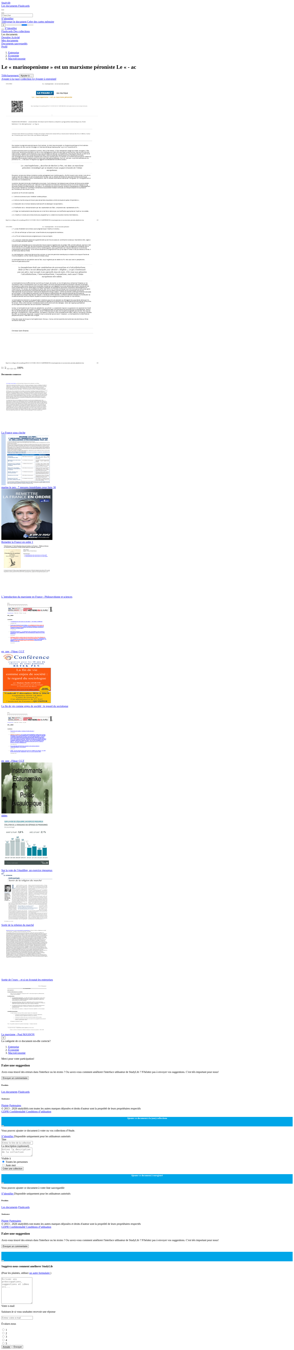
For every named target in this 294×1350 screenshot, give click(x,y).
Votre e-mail (7, 1305)
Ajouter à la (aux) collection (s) (18, 78)
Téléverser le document (14, 21)
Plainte (5, 1105)
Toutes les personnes (17, 1161)
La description (15, 1146)
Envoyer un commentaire (15, 1078)
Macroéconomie (17, 58)
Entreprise (13, 52)
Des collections (21, 31)
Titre (3, 1139)
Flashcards (24, 5)
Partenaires (15, 1105)
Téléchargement (10, 75)
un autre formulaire (39, 1273)
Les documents (9, 5)
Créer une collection (12, 1168)
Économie (13, 55)
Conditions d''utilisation (38, 1111)
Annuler (6, 1347)
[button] (8, 368)
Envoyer (18, 1347)
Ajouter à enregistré (45, 78)
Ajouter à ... (26, 75)
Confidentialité (18, 1111)
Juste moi (11, 1165)
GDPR (5, 1111)
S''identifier (7, 18)
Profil (4, 46)
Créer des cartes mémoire (40, 21)
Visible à (6, 1158)
